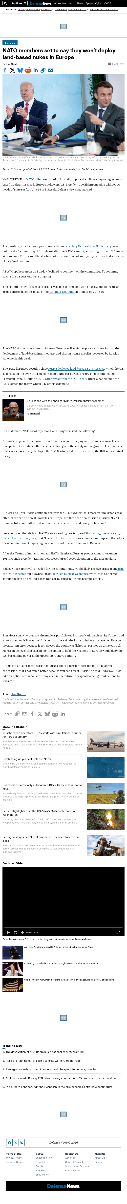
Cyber (98, 3)
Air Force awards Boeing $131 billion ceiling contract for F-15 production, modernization (61, 1078)
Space (89, 3)
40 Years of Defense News (104, 9)
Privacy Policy (13, 1157)
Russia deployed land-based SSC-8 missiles (76, 368)
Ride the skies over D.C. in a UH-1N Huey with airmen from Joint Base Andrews (46, 939)
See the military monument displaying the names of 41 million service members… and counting (69, 979)
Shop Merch (42, 1174)
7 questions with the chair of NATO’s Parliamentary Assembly (65, 401)
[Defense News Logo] (41, 3)
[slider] (63, 927)
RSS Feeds (42, 1170)
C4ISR (107, 3)
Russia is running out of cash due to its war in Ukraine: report (44, 1061)
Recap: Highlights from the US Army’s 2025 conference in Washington (38, 813)
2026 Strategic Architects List (70, 9)
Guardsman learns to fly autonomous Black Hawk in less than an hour (42, 787)
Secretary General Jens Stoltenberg (88, 246)
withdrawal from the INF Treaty (66, 379)
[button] (8, 932)
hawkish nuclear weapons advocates (76, 574)
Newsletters (42, 1162)
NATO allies (34, 179)
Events (39, 1166)
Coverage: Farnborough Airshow (35, 9)
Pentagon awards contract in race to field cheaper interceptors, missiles (51, 1069)
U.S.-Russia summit (62, 292)
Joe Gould (12, 64)
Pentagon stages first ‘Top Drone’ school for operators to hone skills (41, 839)
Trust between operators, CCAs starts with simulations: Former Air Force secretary (41, 735)
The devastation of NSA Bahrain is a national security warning (45, 1052)
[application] (63, 901)
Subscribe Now (44, 1157)
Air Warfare (60, 3)
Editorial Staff (72, 1170)
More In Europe (13, 727)
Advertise (70, 1157)
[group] (22, 932)
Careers (99, 1162)
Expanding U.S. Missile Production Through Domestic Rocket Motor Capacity (61, 963)
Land (71, 3)
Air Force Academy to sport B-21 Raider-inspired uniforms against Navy (58, 946)
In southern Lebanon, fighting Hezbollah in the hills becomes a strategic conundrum (59, 1087)
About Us (100, 1157)
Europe (10, 42)
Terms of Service (15, 1162)
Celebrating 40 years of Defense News (26, 759)
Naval (80, 3)
